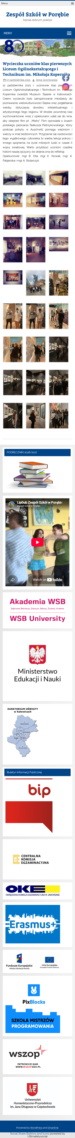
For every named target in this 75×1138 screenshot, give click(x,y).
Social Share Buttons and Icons (29, 1133)
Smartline (53, 1127)
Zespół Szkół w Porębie (37, 14)
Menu (4, 3)
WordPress (36, 1127)
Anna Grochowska (46, 79)
